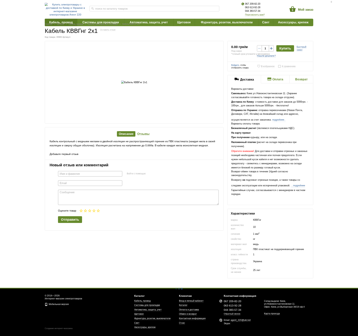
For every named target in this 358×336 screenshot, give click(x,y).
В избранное (268, 66)
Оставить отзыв (107, 30)
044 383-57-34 (252, 11)
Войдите (235, 65)
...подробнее (298, 185)
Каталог (183, 305)
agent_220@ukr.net (241, 320)
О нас (182, 323)
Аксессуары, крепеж (145, 327)
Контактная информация (192, 318)
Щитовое (139, 314)
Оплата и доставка (189, 309)
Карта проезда (272, 313)
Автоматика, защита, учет (148, 309)
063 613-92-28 (252, 7)
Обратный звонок (232, 314)
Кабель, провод (142, 301)
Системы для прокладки (147, 305)
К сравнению (289, 66)
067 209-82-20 (252, 3)
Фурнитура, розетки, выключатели (152, 318)
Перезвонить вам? (255, 14)
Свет (136, 323)
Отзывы (143, 133)
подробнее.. (279, 119)
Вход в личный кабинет (191, 301)
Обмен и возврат (188, 314)
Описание (126, 133)
